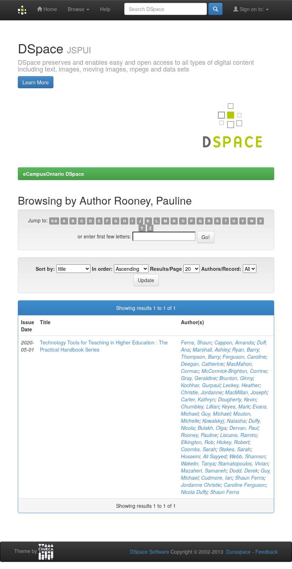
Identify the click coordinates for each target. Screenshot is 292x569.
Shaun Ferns (249, 477)
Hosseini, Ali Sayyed (203, 456)
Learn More (35, 82)
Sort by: (45, 268)
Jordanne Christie (201, 484)
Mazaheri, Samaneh (203, 470)
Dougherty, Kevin (237, 399)
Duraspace (238, 551)
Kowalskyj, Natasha (224, 420)
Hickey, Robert (233, 442)
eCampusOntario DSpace (53, 173)
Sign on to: (251, 8)
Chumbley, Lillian (200, 406)
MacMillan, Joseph (246, 392)
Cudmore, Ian (216, 477)
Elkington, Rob (197, 442)
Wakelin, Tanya (198, 463)
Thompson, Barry (200, 356)
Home (49, 8)
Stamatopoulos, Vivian (243, 463)
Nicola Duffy (194, 491)
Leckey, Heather (241, 385)
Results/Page (166, 268)
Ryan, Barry (245, 349)
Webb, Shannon (247, 456)
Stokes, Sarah (235, 449)
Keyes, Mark (236, 406)
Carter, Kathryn (198, 399)
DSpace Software (149, 551)
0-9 (54, 220)
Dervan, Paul (243, 427)
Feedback (266, 551)
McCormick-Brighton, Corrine (234, 370)
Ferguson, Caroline (244, 356)
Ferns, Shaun (196, 342)
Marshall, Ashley (211, 349)
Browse (77, 8)
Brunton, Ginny (236, 377)
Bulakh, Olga (212, 427)
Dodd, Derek (243, 470)
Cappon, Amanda (234, 342)
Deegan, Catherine (202, 363)
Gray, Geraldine (199, 377)
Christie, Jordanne (201, 392)
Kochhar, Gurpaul (200, 385)
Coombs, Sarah (198, 449)
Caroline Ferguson (245, 484)
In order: (102, 268)
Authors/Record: (221, 268)
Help (105, 8)
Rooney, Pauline (199, 434)
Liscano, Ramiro (238, 434)
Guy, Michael (215, 413)
